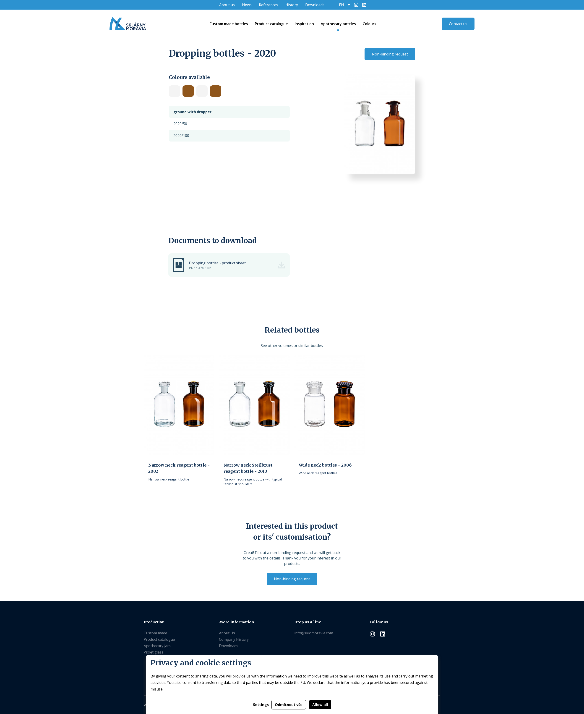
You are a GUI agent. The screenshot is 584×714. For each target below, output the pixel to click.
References (268, 4)
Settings (261, 704)
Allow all (320, 704)
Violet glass (153, 652)
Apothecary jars (157, 645)
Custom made (155, 632)
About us (227, 4)
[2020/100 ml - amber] (188, 91)
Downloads (314, 4)
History (291, 4)
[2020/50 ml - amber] (215, 91)
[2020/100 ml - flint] (174, 91)
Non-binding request (390, 54)
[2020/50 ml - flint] (202, 91)
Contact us (458, 23)
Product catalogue (159, 639)
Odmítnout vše (288, 704)
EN (341, 4)
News (247, 4)
